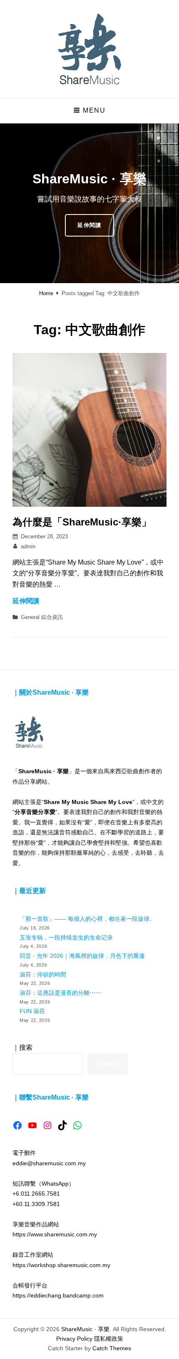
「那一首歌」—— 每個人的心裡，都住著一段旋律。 (87, 918)
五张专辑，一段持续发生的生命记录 (66, 937)
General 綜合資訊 (42, 617)
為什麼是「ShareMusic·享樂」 (82, 522)
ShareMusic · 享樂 (85, 1329)
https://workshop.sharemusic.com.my (61, 1265)
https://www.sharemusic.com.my (54, 1234)
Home (46, 293)
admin (28, 546)
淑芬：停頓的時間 (43, 974)
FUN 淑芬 (32, 1011)
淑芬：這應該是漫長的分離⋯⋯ (60, 992)
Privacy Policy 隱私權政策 (89, 1338)
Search (107, 1063)
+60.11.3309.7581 (36, 1204)
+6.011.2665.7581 (36, 1193)
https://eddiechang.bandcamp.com (58, 1295)
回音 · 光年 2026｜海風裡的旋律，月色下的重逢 (82, 955)
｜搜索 (22, 1047)
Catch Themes (111, 1348)
